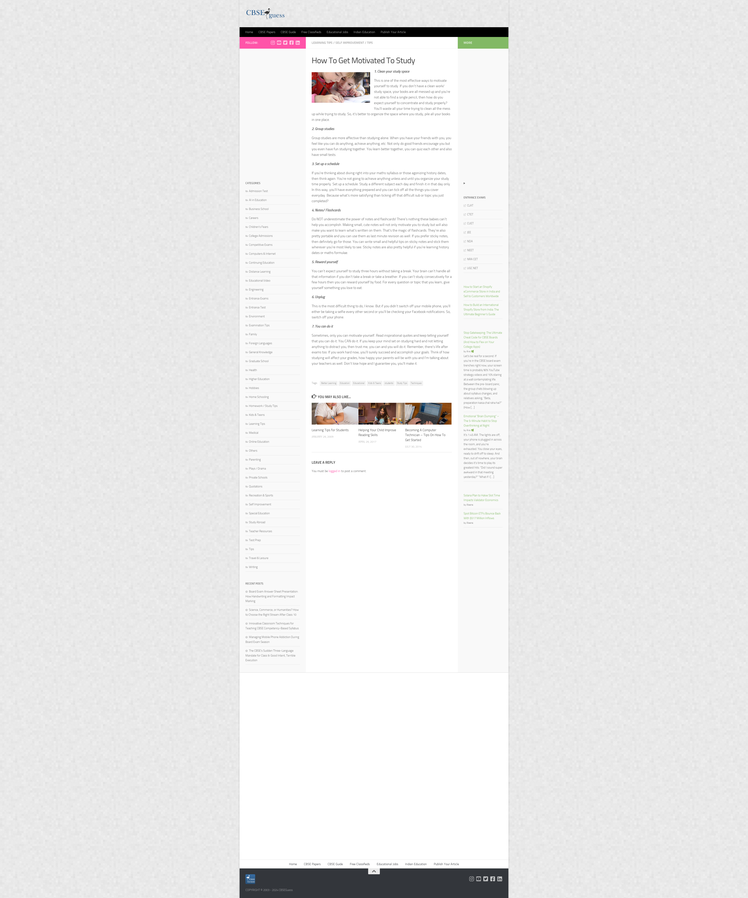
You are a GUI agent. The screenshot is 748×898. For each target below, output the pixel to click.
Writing (253, 567)
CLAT (470, 205)
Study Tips (402, 383)
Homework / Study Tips (263, 406)
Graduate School (259, 361)
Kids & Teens (374, 383)
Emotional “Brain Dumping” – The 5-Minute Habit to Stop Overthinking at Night (481, 420)
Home (249, 32)
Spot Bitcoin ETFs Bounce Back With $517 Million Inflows (482, 516)
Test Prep (255, 540)
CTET (470, 214)
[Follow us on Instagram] (272, 42)
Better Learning (328, 383)
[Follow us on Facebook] (291, 42)
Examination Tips (259, 325)
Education (344, 383)
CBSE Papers (266, 32)
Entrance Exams (258, 298)
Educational (358, 383)
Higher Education (259, 379)
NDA (470, 241)
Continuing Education (261, 262)
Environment (257, 316)
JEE (469, 232)
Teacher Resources (260, 531)
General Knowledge (261, 352)
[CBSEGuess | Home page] (265, 13)
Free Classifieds (311, 32)
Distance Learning (260, 271)
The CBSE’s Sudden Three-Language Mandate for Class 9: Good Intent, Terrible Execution (270, 655)
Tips (370, 43)
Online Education (259, 441)
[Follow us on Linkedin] (297, 42)
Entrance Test (257, 307)
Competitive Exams (261, 245)
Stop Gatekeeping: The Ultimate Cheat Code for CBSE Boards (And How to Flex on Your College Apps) (483, 339)
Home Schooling (259, 397)
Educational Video (259, 280)
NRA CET (472, 259)
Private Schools (258, 477)
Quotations (255, 486)
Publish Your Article (393, 32)
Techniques (416, 383)
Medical (253, 433)
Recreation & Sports (261, 495)
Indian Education (364, 32)
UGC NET (472, 268)
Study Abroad (257, 522)
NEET (470, 250)
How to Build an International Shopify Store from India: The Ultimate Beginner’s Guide (481, 309)
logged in (334, 471)
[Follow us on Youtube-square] (279, 42)
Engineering (256, 289)
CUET (470, 223)
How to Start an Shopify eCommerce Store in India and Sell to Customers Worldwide (482, 291)
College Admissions (261, 236)
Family (253, 334)
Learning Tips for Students (330, 430)
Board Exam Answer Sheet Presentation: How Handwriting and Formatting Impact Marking (271, 596)
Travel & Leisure (258, 558)
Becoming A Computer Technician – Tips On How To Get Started (425, 435)
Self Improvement (349, 43)
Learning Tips (322, 43)
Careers (253, 218)
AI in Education (258, 200)
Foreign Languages (260, 343)
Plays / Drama (257, 468)
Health (253, 370)
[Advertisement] (272, 112)
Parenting (255, 459)
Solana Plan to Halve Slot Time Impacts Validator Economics (482, 498)
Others (253, 450)
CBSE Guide (288, 32)
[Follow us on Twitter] (285, 42)
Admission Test (258, 191)
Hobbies (254, 388)
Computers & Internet (262, 253)
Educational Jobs (337, 32)
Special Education (259, 513)
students (389, 383)
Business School (259, 209)
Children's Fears (258, 227)
